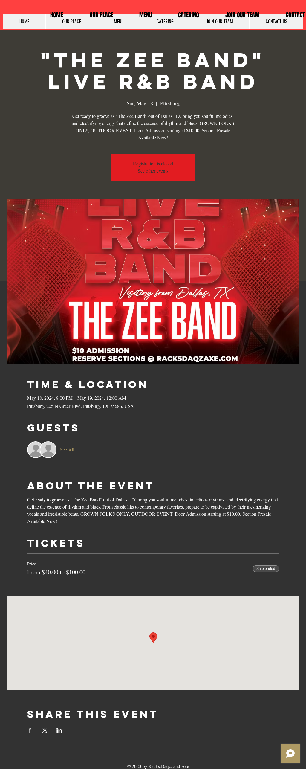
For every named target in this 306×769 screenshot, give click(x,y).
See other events (153, 170)
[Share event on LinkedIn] (59, 730)
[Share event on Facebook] (30, 730)
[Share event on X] (45, 730)
